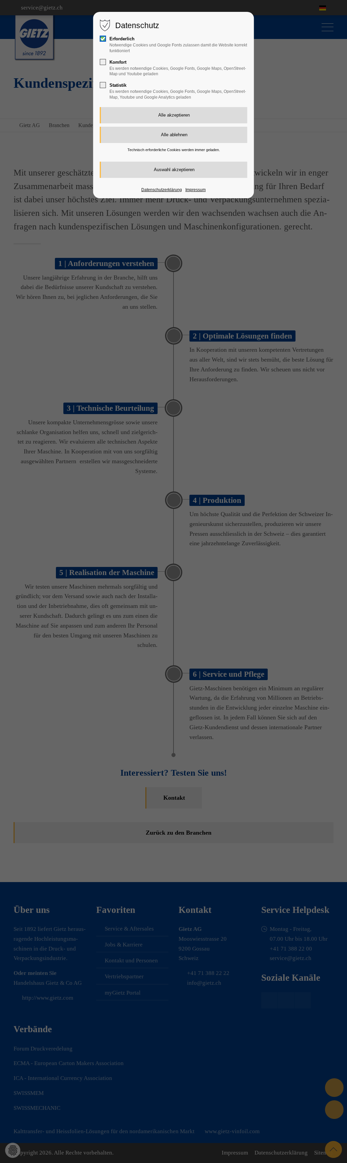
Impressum (195, 189)
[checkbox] (103, 39)
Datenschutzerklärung (161, 189)
